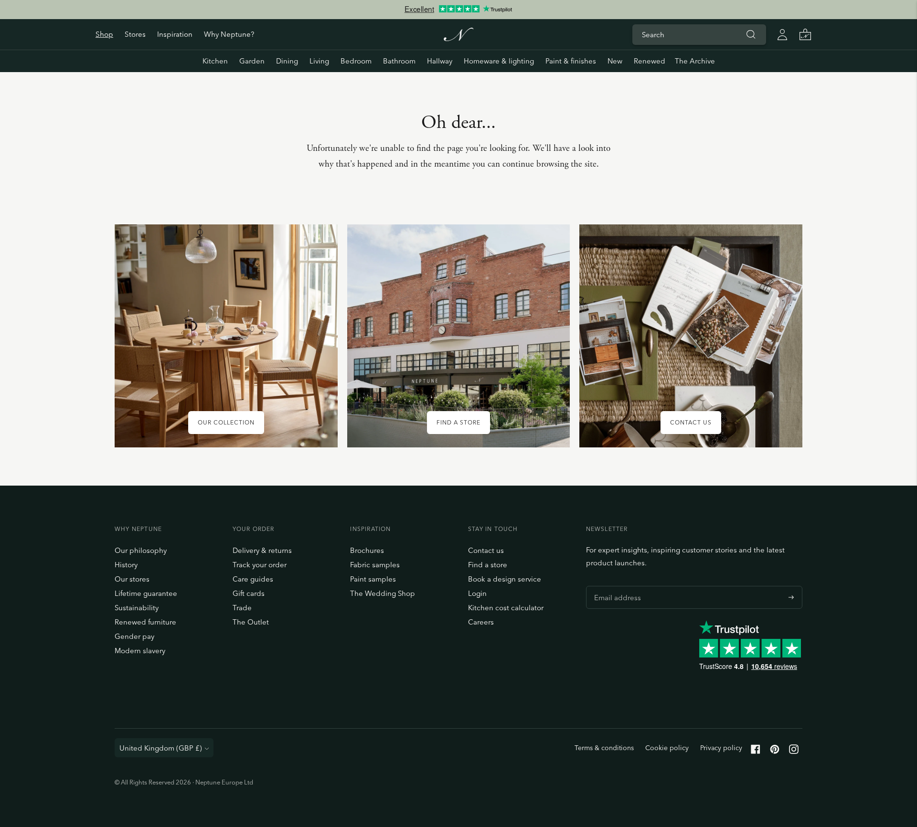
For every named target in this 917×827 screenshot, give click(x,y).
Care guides (253, 578)
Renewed (649, 60)
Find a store (487, 564)
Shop (104, 34)
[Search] (750, 34)
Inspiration (174, 34)
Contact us (486, 550)
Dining (287, 60)
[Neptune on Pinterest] (774, 751)
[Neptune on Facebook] (755, 751)
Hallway (439, 60)
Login (477, 593)
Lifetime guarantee (146, 593)
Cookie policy (667, 747)
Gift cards (249, 593)
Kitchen (215, 60)
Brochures (367, 550)
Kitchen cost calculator (506, 607)
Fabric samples (375, 564)
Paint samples (373, 578)
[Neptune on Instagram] (793, 751)
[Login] (782, 34)
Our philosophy (141, 550)
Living (319, 60)
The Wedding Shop (382, 593)
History (126, 564)
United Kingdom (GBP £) (160, 748)
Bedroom (356, 60)
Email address (615, 586)
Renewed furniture (145, 621)
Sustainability (137, 607)
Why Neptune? (229, 34)
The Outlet (251, 621)
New (615, 60)
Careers (481, 621)
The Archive (695, 60)
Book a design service (504, 578)
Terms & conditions (604, 747)
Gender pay (134, 636)
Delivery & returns (262, 550)
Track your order (260, 564)
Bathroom (399, 60)
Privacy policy (721, 747)
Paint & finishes (570, 60)
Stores (135, 34)
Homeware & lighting (499, 60)
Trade (242, 607)
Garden (252, 60)
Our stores (132, 578)
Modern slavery (140, 650)
